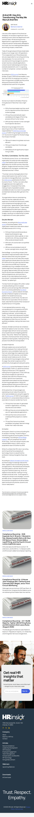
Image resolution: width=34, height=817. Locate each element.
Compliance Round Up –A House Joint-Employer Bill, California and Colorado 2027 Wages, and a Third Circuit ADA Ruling (16, 582)
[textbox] (16, 489)
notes (3, 162)
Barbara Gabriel (16, 27)
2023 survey (6, 366)
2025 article (8, 180)
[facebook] (3, 728)
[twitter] (6, 728)
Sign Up (24, 691)
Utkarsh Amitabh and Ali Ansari (19, 460)
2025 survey (9, 396)
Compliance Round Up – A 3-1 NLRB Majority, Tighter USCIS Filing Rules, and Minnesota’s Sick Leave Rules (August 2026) (16, 624)
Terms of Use (19, 809)
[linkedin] (9, 728)
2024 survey (14, 74)
